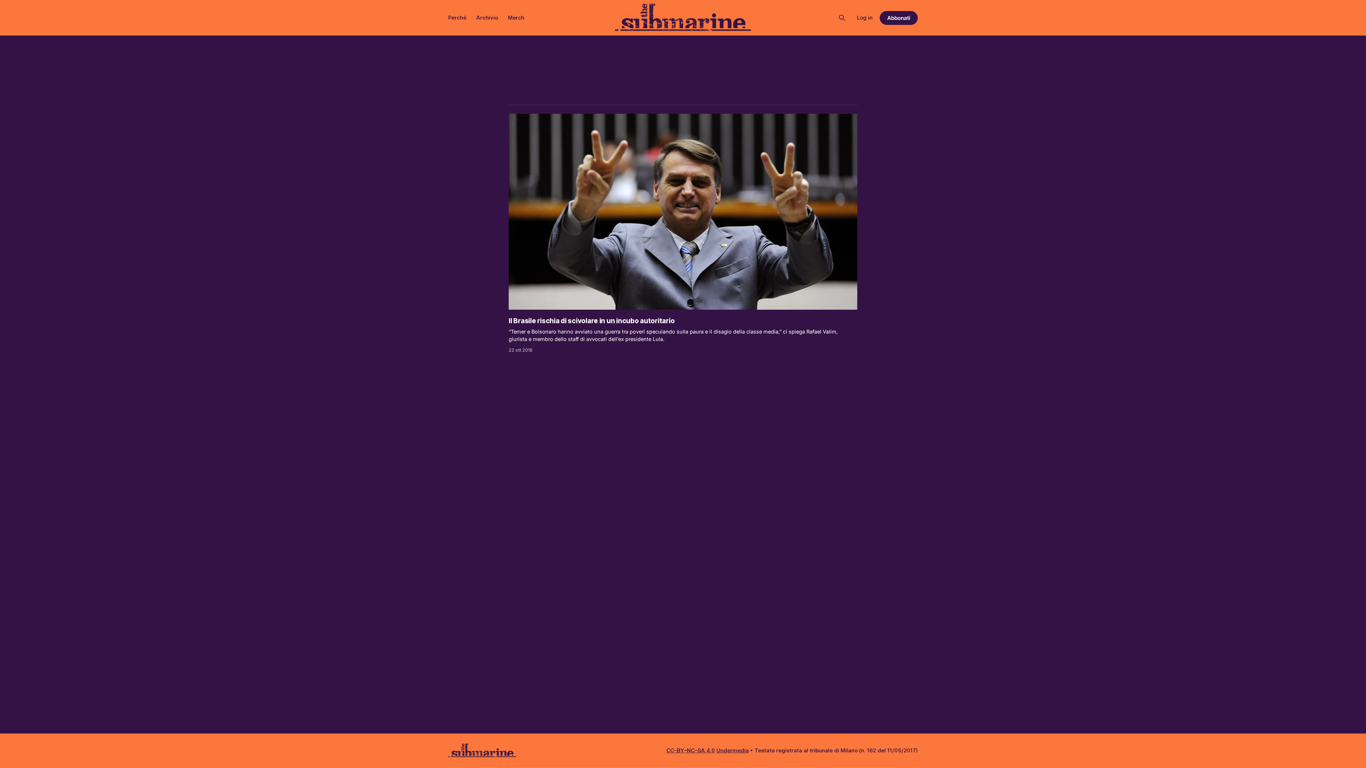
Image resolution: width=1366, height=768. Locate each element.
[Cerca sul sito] (842, 17)
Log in (865, 17)
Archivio (487, 17)
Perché (457, 17)
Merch (516, 17)
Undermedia (732, 750)
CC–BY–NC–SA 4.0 (690, 750)
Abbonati (898, 18)
